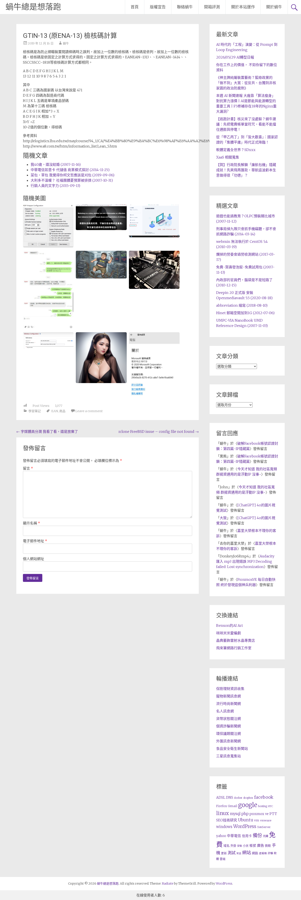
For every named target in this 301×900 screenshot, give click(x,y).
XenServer (264, 827)
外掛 (233, 846)
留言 (28, 468)
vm (256, 820)
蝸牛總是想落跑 (33, 7)
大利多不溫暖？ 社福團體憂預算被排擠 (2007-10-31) (72, 180)
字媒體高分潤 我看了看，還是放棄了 (47, 431)
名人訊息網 (225, 711)
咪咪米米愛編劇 (228, 633)
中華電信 (234, 836)
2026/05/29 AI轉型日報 (235, 57)
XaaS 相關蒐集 (227, 157)
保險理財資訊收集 (230, 688)
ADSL (220, 797)
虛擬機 (263, 853)
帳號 (252, 846)
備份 (257, 835)
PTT (273, 814)
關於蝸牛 (274, 7)
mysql (235, 813)
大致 (223, 518)
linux (222, 813)
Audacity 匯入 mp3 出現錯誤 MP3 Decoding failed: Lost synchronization (245, 561)
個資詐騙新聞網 (228, 726)
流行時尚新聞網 (228, 703)
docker (238, 797)
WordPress (244, 826)
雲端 (222, 859)
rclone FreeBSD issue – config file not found (159, 431)
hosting (262, 806)
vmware (265, 820)
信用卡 (247, 836)
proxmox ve (259, 814)
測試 (232, 852)
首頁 (135, 7)
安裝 (239, 845)
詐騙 (270, 853)
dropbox (248, 797)
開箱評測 (212, 7)
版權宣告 (158, 7)
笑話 (238, 853)
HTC (270, 806)
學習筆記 (34, 411)
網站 (246, 853)
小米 (246, 846)
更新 (224, 853)
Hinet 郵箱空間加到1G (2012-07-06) (245, 313)
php (245, 813)
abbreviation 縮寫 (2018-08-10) (242, 305)
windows (224, 826)
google (247, 805)
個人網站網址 (33, 559)
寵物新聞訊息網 (228, 696)
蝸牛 (66, 43)
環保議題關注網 (228, 733)
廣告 (260, 845)
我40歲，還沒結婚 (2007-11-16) (56, 164)
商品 (62, 411)
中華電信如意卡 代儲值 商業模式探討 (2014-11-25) (70, 170)
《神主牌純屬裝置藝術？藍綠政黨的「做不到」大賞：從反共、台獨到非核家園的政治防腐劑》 (246, 82)
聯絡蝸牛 (185, 7)
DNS (229, 797)
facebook (263, 797)
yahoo (221, 836)
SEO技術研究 (226, 820)
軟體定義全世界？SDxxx (235, 150)
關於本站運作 (243, 7)
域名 (226, 846)
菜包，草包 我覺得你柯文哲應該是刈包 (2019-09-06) (72, 175)
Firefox (221, 806)
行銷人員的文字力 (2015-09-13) (55, 185)
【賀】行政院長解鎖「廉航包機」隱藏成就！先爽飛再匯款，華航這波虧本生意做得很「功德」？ (246, 169)
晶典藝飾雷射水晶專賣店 (235, 640)
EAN (54, 411)
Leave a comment (89, 411)
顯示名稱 (31, 523)
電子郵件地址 (35, 541)
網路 (255, 853)
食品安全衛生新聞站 (232, 748)
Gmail (232, 806)
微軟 (268, 846)
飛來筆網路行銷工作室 (233, 648)
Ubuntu (245, 820)
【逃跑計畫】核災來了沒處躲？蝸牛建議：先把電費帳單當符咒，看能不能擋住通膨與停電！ (246, 124)
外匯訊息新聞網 (228, 741)
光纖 (265, 836)
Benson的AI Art (229, 625)
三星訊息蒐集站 (228, 756)
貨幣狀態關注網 (228, 718)
